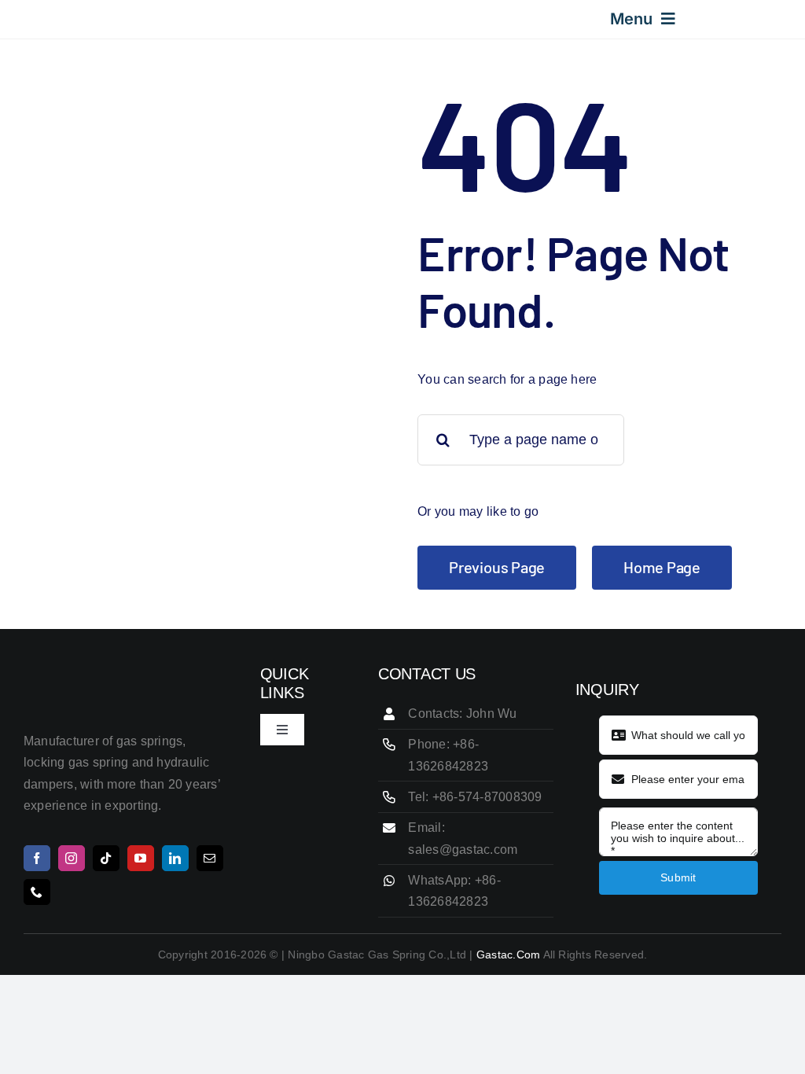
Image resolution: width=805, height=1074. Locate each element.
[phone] (37, 892)
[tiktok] (106, 858)
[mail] (210, 858)
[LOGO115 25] (53, 15)
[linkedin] (175, 858)
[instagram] (71, 858)
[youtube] (140, 858)
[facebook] (37, 858)
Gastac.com (508, 954)
